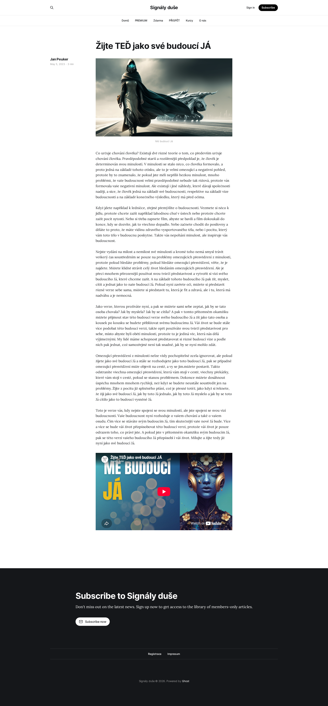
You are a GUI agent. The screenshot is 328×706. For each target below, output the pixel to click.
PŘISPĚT (174, 20)
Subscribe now (95, 622)
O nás (203, 20)
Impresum (173, 653)
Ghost (185, 681)
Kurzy (189, 20)
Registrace (154, 653)
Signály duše (164, 7)
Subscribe (268, 7)
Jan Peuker (59, 59)
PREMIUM (141, 20)
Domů (125, 20)
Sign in (250, 7)
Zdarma (158, 20)
